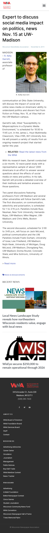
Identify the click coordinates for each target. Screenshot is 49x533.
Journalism (7, 458)
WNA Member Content (12, 472)
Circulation (7, 454)
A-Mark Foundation (10, 492)
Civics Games (8, 499)
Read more (10, 263)
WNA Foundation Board (12, 424)
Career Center (8, 451)
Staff (5, 431)
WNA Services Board (11, 427)
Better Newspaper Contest (13, 496)
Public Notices (9, 465)
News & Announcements (15, 275)
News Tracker (8, 476)
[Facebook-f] (19, 407)
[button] (44, 5)
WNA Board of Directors (12, 420)
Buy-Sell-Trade (9, 469)
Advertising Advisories (12, 447)
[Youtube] (30, 407)
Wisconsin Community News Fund (16, 507)
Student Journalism (11, 503)
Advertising (7, 488)
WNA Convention (9, 510)
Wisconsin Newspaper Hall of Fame (17, 514)
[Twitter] (24, 407)
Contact (6, 435)
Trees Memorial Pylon (11, 518)
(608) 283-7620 (24, 399)
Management (8, 461)
